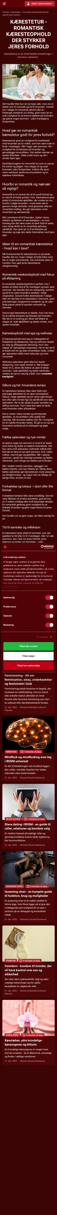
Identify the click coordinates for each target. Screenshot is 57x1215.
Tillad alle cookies (28, 646)
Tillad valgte (28, 656)
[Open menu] (4, 4)
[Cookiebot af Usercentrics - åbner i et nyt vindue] (41, 547)
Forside (5, 12)
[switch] (49, 606)
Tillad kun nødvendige (28, 665)
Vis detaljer (42, 637)
